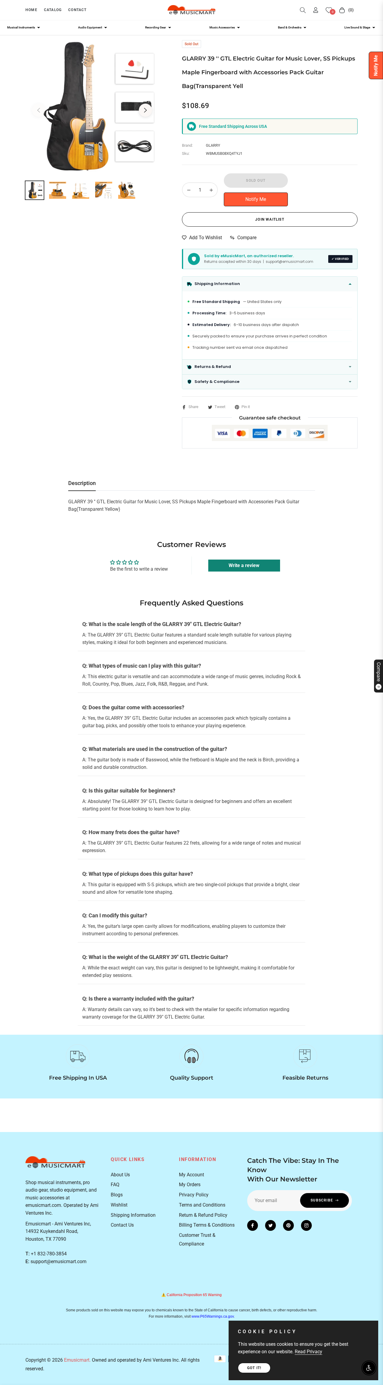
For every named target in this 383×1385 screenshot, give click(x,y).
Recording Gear (155, 27)
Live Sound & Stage (357, 27)
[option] (92, 106)
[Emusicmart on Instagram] (306, 1225)
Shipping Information (133, 1215)
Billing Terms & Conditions (207, 1225)
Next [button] (145, 110)
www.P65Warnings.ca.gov (213, 1316)
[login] (315, 10)
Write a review (244, 565)
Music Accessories (222, 27)
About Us (120, 1175)
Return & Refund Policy (203, 1215)
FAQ (115, 1184)
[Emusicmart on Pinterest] (288, 1225)
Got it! (254, 1368)
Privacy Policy (194, 1195)
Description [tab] (82, 483)
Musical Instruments (21, 27)
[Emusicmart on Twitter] (270, 1225)
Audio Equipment (90, 27)
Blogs (117, 1195)
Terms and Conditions (202, 1205)
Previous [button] (38, 110)
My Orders (189, 1184)
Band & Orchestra (289, 27)
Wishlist (119, 1205)
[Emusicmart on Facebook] (252, 1225)
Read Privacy (308, 1351)
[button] (302, 10)
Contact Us (122, 1225)
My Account (191, 1175)
